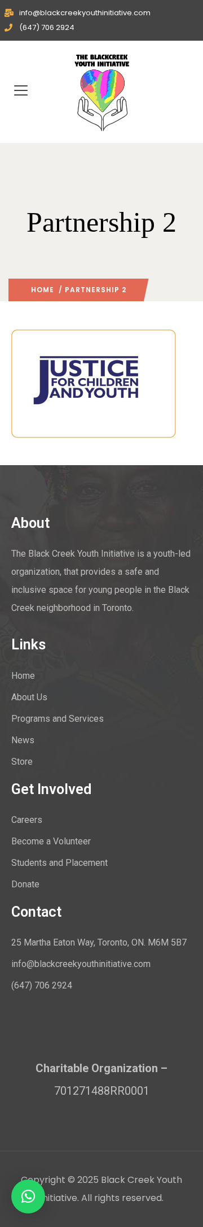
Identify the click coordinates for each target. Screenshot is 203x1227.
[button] (28, 1196)
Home (42, 289)
